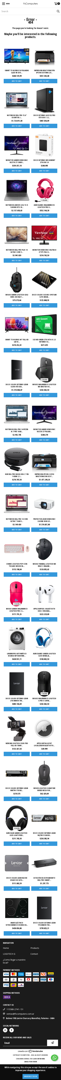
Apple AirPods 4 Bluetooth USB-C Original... (44, 610)
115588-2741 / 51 (15, 1009)
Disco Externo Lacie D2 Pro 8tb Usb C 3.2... (44, 116)
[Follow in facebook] (11, 1030)
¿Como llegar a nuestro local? (14, 961)
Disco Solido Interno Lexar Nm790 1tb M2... (16, 789)
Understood (30, 1076)
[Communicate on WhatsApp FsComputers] (54, 1057)
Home (6, 948)
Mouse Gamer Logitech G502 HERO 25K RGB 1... (16, 296)
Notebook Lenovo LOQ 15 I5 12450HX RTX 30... (17, 206)
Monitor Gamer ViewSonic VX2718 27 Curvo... (17, 161)
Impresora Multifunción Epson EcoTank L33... (44, 71)
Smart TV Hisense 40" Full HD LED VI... (16, 340)
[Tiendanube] (31, 1052)
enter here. (41, 1059)
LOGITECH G (9, 953)
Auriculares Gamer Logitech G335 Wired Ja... (44, 655)
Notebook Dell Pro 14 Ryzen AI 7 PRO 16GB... (16, 430)
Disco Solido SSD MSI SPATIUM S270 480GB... (44, 296)
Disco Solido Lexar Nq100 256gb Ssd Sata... (16, 879)
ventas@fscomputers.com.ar (20, 1013)
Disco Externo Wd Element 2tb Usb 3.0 (44, 161)
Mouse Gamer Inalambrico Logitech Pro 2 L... (17, 610)
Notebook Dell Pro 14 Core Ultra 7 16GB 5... (17, 520)
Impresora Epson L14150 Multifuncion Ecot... (44, 475)
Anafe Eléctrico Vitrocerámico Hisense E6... (17, 924)
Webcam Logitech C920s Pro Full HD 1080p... (17, 744)
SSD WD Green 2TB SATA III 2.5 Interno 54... (44, 340)
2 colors (44, 380)
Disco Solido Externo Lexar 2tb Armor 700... (17, 699)
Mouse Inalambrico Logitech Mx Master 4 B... (44, 385)
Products (34, 948)
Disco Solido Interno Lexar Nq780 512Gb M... (44, 834)
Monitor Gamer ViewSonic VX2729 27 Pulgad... (44, 430)
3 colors (44, 200)
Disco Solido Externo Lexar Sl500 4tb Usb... (17, 385)
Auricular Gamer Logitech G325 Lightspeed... (16, 834)
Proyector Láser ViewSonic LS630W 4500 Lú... (44, 520)
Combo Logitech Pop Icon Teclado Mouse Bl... (16, 565)
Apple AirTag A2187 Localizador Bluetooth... (44, 744)
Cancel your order (30, 1062)
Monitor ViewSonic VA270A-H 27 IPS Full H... (44, 251)
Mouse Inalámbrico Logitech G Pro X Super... (44, 699)
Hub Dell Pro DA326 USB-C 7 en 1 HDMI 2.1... (17, 475)
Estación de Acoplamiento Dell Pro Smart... (44, 879)
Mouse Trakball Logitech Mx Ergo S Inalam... (44, 565)
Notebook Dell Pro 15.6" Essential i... (17, 116)
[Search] (58, 11)
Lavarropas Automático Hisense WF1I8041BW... (17, 655)
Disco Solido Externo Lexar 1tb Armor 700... (44, 924)
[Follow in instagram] (5, 1030)
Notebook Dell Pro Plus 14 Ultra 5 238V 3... (17, 251)
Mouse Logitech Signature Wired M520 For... (44, 789)
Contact (34, 953)
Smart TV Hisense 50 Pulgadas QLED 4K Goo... (17, 71)
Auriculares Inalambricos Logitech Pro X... (44, 206)
